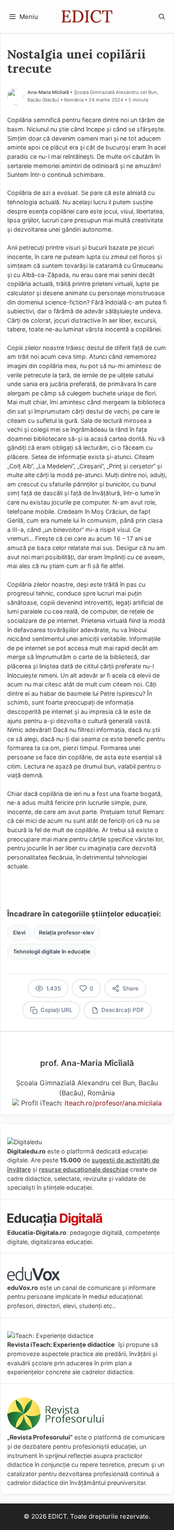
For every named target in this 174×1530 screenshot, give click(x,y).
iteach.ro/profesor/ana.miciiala (113, 1103)
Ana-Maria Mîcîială (48, 92)
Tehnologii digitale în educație (51, 951)
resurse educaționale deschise (83, 1169)
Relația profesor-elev (66, 932)
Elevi (19, 932)
